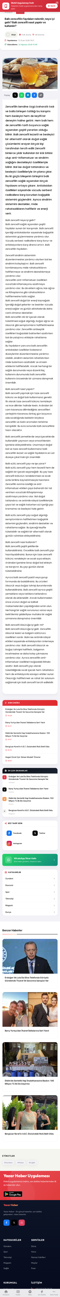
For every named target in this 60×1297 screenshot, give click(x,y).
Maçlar (34, 1263)
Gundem (9, 878)
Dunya (8, 912)
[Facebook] (6, 1223)
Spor (7, 892)
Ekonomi (9, 885)
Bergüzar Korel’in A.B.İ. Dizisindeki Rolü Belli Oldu (27, 746)
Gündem (7, 1246)
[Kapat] (57, 3)
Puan (33, 1268)
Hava (33, 1251)
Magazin (9, 905)
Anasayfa (8, 12)
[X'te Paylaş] (15, 95)
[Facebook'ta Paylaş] (34, 95)
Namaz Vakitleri (38, 1257)
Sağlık (20, 12)
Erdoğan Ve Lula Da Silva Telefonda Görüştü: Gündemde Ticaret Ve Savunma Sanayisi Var (25, 710)
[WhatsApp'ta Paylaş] (21, 95)
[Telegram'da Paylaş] (28, 95)
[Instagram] (22, 1223)
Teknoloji (9, 898)
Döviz (33, 1246)
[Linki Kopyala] (40, 95)
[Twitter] (14, 1223)
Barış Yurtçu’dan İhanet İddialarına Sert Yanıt (25, 722)
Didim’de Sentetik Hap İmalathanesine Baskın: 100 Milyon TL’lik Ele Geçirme (27, 734)
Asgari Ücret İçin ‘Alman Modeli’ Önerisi (22, 757)
